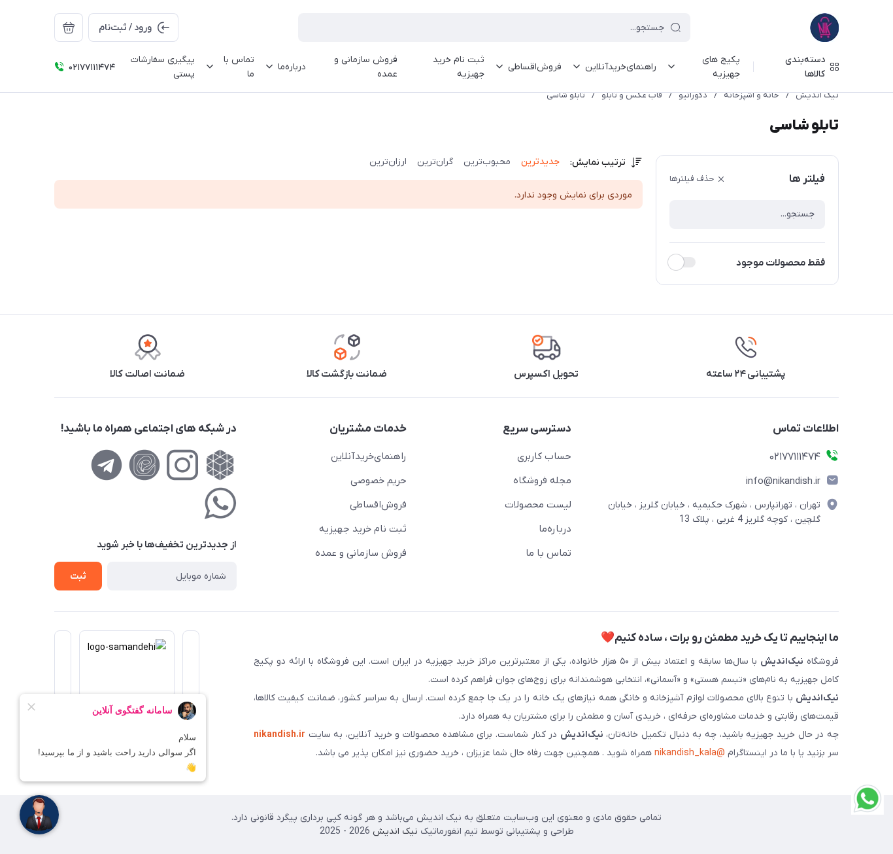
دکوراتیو (693, 95)
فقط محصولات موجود (780, 262)
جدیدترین (540, 162)
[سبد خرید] (68, 27)
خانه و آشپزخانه (751, 95)
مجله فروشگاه (542, 480)
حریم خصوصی (378, 480)
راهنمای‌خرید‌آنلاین (369, 456)
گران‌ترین (435, 162)
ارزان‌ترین (388, 162)
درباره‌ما (555, 529)
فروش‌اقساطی (378, 504)
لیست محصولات (538, 504)
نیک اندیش (817, 95)
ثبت (78, 576)
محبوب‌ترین (487, 162)
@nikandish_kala (689, 753)
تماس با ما (548, 553)
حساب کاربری (544, 456)
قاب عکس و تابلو (631, 95)
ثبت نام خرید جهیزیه (363, 529)
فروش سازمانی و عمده (361, 553)
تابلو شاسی (566, 95)
